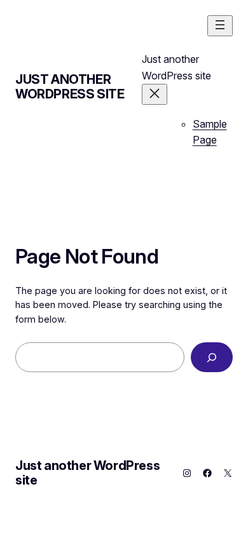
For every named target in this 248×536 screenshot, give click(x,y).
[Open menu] (220, 25)
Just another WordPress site (69, 87)
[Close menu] (154, 94)
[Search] (212, 357)
